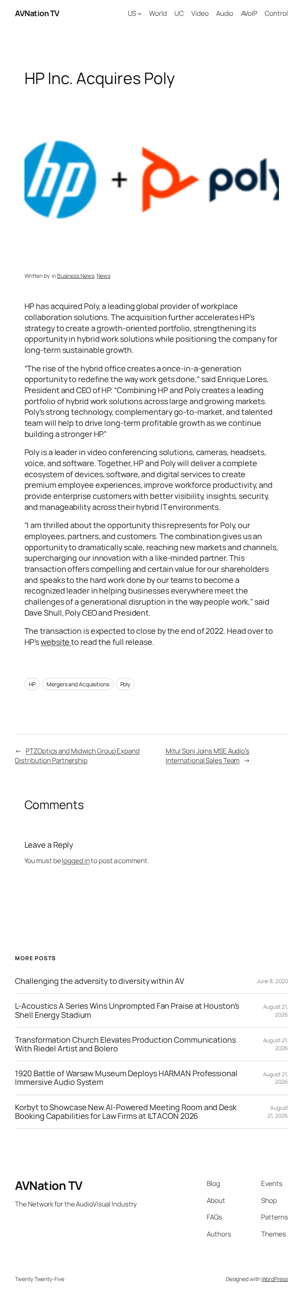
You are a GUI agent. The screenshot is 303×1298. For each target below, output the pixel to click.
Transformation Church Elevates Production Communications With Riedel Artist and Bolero (125, 1044)
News (103, 275)
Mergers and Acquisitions (78, 684)
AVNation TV (37, 13)
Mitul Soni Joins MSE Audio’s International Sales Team (207, 755)
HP (32, 684)
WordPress (275, 1279)
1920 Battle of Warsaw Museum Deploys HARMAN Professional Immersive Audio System (126, 1077)
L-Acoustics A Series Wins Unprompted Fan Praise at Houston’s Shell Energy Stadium (127, 1010)
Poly (125, 684)
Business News (75, 275)
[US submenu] (140, 13)
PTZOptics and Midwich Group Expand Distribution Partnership (77, 755)
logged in (76, 860)
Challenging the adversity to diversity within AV (99, 981)
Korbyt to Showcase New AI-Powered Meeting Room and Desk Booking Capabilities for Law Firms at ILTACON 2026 (126, 1111)
